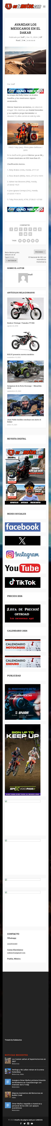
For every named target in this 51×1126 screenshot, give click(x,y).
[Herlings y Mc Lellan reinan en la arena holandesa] (8, 1071)
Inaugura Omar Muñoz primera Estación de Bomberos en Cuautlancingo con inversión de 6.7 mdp (29, 1082)
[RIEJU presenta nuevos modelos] (25, 340)
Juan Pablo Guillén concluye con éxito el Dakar (24, 420)
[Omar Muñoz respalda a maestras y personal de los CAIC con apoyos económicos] (8, 1105)
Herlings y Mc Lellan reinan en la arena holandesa (28, 1071)
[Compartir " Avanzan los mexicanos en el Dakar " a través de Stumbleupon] (20, 234)
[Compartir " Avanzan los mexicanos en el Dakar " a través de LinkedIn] (35, 229)
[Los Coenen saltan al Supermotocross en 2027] (8, 1061)
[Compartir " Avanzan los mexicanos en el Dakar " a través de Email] (25, 234)
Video (22, 1074)
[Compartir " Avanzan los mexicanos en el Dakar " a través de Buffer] (39, 229)
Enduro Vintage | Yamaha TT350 (21, 323)
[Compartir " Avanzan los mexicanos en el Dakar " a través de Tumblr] (25, 229)
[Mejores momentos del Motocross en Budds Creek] (8, 1095)
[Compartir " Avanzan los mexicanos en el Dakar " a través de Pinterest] (30, 229)
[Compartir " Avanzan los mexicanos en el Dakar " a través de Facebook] (11, 229)
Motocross (15, 1064)
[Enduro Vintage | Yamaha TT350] (25, 309)
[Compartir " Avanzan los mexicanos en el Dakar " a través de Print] (30, 234)
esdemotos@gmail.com (16, 953)
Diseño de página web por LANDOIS (28, 1120)
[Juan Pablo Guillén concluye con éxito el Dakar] (25, 405)
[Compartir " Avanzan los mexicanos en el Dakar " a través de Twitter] (16, 229)
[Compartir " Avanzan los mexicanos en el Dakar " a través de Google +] (20, 229)
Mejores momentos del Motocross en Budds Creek (27, 1094)
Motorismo (15, 1087)
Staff (22, 37)
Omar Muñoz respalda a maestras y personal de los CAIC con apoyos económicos (27, 1105)
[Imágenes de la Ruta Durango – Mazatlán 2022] (25, 371)
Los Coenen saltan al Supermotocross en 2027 (29, 1060)
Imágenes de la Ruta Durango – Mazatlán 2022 (24, 387)
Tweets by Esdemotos (13, 1040)
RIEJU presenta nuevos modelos (20, 354)
